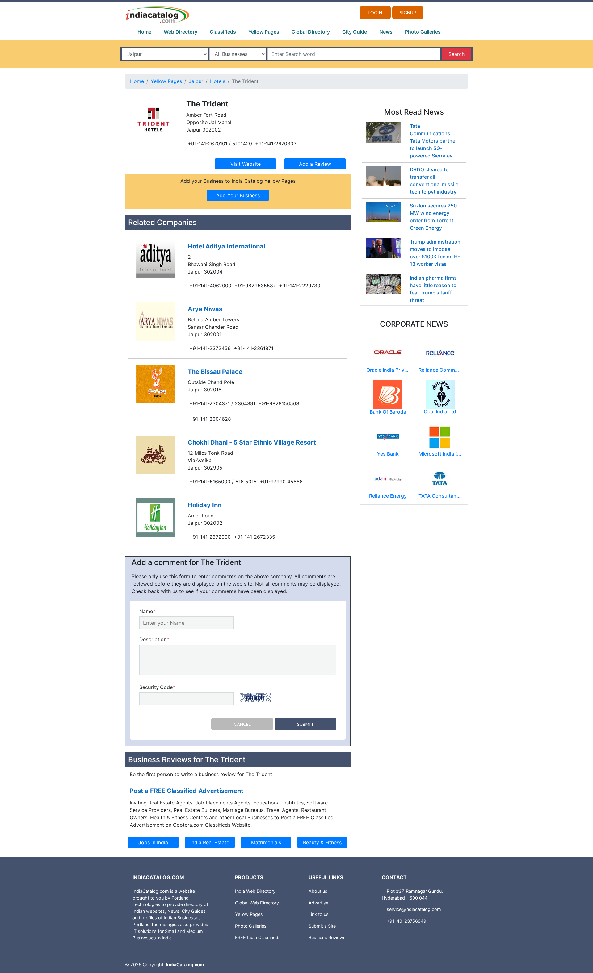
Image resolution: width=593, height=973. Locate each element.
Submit (305, 724)
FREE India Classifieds (258, 937)
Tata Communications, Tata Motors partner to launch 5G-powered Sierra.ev (433, 141)
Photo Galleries (423, 32)
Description (154, 639)
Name (147, 611)
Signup (408, 12)
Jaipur (196, 81)
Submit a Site (322, 926)
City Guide (354, 32)
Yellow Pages (263, 32)
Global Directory (311, 32)
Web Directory (180, 32)
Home (144, 32)
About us (318, 891)
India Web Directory (255, 891)
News (386, 32)
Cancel (242, 724)
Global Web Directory (257, 902)
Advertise (318, 902)
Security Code (157, 687)
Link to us (319, 914)
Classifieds (223, 32)
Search (456, 54)
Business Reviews (327, 937)
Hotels (217, 81)
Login (375, 12)
